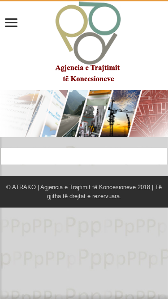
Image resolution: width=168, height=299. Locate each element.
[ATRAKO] (84, 41)
